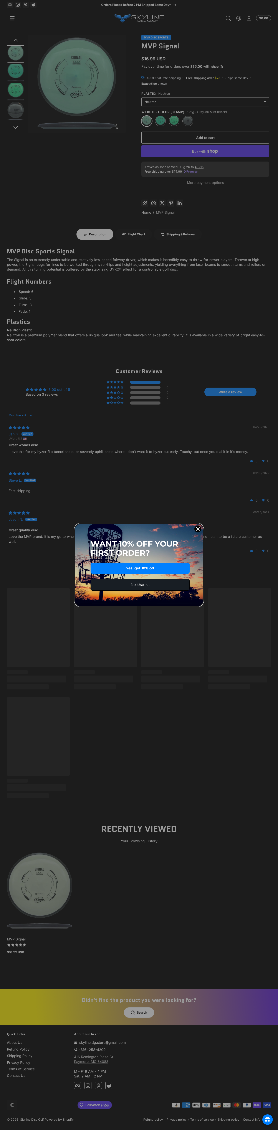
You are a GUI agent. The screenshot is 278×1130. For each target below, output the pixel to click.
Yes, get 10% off (140, 568)
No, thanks (140, 585)
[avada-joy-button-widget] (267, 1119)
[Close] (198, 529)
